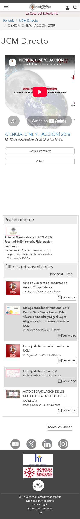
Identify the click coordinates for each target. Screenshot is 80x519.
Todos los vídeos (60, 427)
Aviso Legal (40, 504)
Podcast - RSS (61, 274)
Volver (40, 161)
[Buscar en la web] (75, 7)
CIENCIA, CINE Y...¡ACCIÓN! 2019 (37, 134)
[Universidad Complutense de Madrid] (40, 7)
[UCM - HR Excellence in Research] (38, 459)
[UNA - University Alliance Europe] (38, 485)
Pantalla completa (40, 151)
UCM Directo (28, 21)
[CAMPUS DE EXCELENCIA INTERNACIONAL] (38, 472)
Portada (9, 21)
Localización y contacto (40, 500)
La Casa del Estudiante (41, 13)
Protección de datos (40, 508)
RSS (40, 512)
